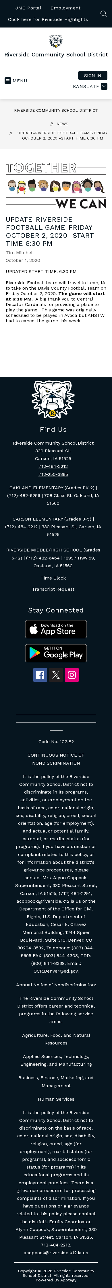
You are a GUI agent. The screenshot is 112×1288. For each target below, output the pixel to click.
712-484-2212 (53, 466)
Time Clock (53, 578)
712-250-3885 (53, 474)
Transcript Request (53, 589)
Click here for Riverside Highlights (48, 19)
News (62, 123)
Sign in (92, 75)
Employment (65, 8)
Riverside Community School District (56, 110)
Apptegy (68, 1280)
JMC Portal (28, 8)
